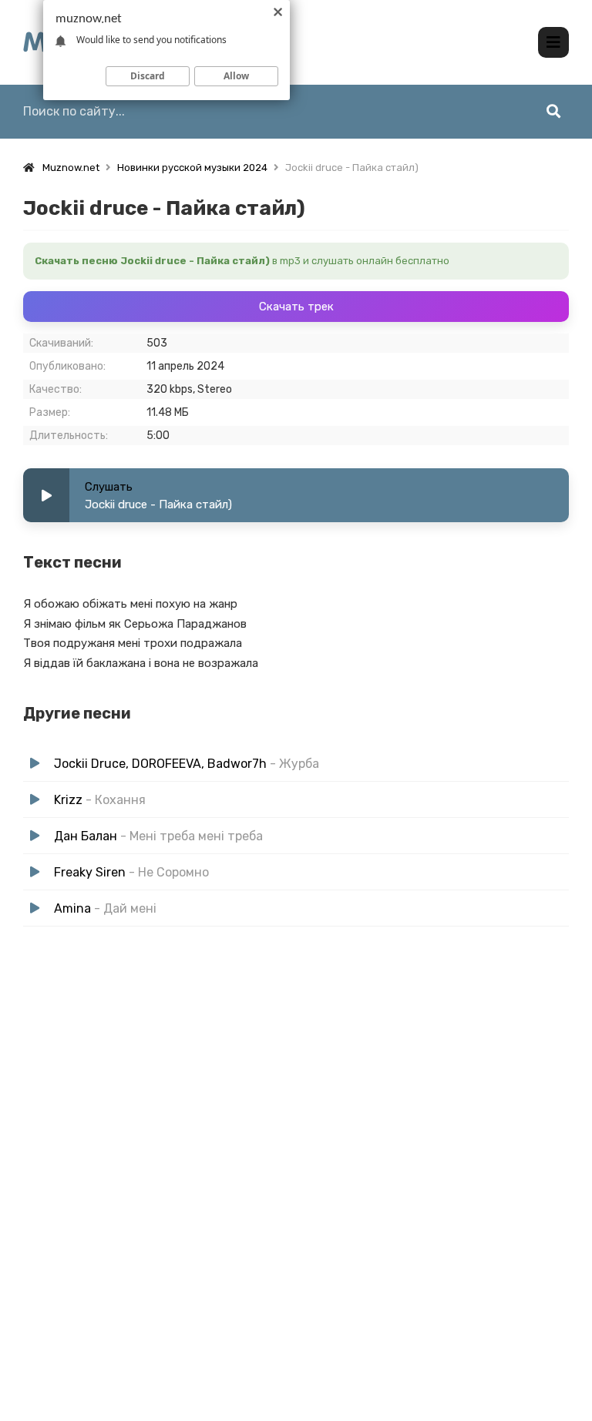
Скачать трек (296, 306)
